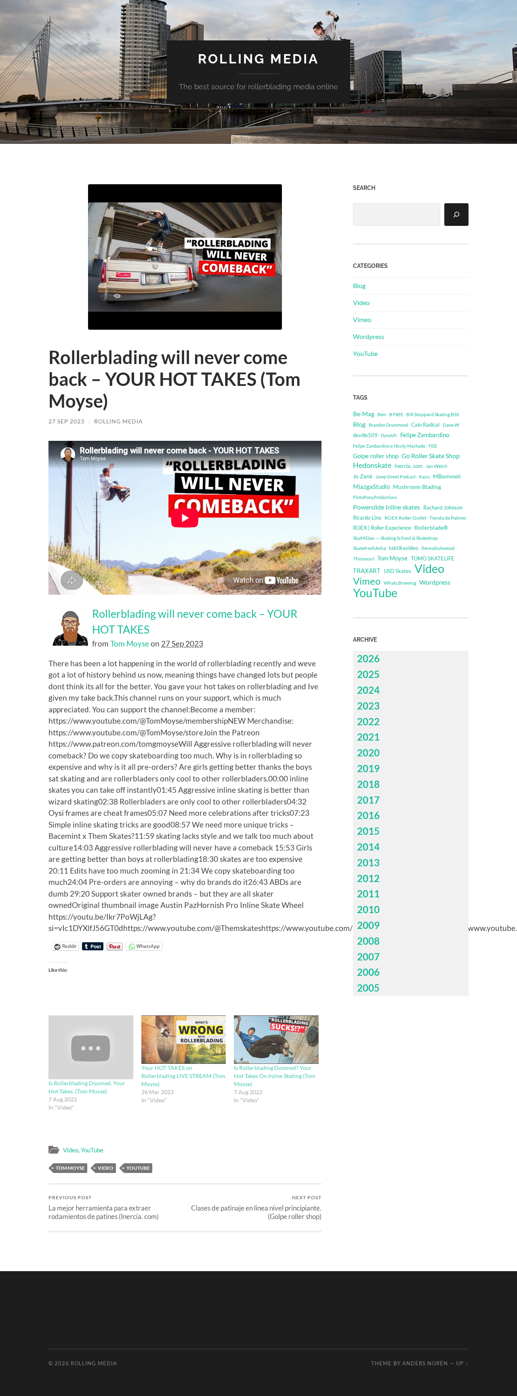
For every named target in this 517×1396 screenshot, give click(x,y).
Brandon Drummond (388, 424)
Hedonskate (372, 465)
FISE (433, 445)
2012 (368, 878)
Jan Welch (437, 466)
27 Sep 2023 (66, 421)
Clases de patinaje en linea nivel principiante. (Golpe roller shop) (256, 1207)
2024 (368, 690)
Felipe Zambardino (424, 434)
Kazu (424, 477)
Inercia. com (408, 466)
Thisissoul (363, 559)
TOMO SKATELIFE (432, 558)
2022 (368, 721)
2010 (368, 909)
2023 (368, 706)
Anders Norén (425, 1363)
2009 (368, 925)
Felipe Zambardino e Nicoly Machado (389, 445)
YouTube (92, 1150)
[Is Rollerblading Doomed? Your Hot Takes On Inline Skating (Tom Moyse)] (276, 1039)
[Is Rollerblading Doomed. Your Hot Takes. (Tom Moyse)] (90, 1047)
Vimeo (362, 319)
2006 (368, 972)
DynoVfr (389, 435)
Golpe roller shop (375, 455)
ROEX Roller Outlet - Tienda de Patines (425, 517)
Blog (359, 285)
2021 (368, 737)
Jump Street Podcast (396, 476)
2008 (368, 941)
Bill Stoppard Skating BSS (432, 414)
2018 (368, 784)
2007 (368, 956)
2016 (368, 815)
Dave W (451, 424)
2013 (368, 862)
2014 (368, 847)
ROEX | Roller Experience (382, 527)
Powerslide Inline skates (386, 507)
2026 (368, 658)
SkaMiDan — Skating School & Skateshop (395, 538)
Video (70, 1150)
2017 (368, 800)
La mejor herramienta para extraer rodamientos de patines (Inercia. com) (103, 1207)
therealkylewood (437, 548)
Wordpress (368, 336)
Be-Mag (363, 414)
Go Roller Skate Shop (430, 455)
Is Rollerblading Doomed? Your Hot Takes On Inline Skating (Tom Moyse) (274, 1075)
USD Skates (397, 571)
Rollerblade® (431, 527)
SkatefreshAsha (369, 548)
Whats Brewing (400, 583)
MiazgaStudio (371, 486)
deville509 (365, 435)
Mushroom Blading (417, 486)
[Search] (456, 214)
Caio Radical (425, 424)
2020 (368, 752)
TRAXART (366, 570)
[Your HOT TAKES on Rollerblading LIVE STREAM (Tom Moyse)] (183, 1039)
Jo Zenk (362, 476)
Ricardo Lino (367, 517)
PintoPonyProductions (375, 497)
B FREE (396, 414)
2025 (368, 674)
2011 (368, 893)
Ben (382, 414)
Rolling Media (258, 58)
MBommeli (447, 476)
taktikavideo (403, 548)
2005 (368, 988)
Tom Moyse (129, 643)
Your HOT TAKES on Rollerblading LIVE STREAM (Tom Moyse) (183, 1075)
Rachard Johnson (442, 507)
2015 (368, 831)
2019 (368, 768)
